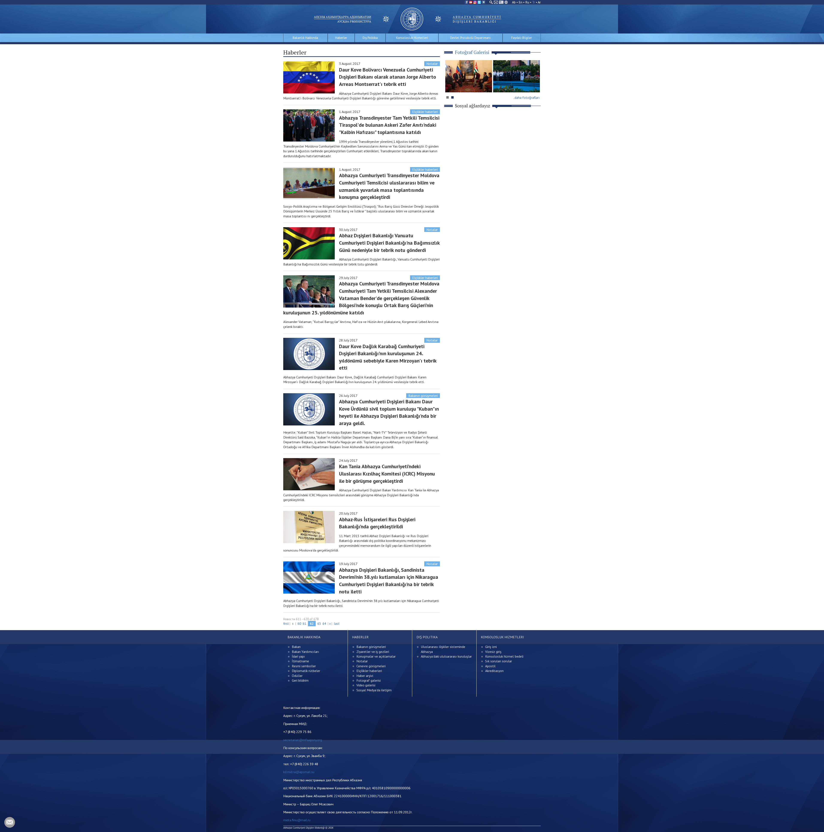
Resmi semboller (304, 666)
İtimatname (300, 661)
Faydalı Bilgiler (521, 38)
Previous (450, 84)
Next (535, 84)
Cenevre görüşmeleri (371, 666)
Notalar (432, 63)
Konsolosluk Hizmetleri (412, 38)
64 (324, 624)
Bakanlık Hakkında (305, 38)
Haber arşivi (364, 676)
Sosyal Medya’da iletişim (374, 690)
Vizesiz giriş (493, 651)
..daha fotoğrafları (526, 97)
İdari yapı (298, 656)
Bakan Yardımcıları (305, 651)
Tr (533, 2)
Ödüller (297, 676)
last (336, 624)
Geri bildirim (300, 680)
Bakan (296, 647)
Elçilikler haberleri (425, 112)
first (286, 624)
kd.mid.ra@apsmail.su (298, 772)
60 (299, 624)
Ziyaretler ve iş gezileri (372, 651)
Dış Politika (370, 38)
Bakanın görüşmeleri (423, 395)
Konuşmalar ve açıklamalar (376, 656)
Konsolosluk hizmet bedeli (504, 656)
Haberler (341, 38)
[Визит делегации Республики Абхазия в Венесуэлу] (468, 76)
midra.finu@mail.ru (297, 820)
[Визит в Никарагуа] (516, 76)
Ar (539, 2)
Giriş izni (491, 647)
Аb (514, 2)
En (520, 2)
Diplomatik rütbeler (306, 671)
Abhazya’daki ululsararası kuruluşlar (446, 656)
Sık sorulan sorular (498, 661)
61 (304, 624)
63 (319, 624)
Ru (527, 2)
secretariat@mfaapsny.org (302, 740)
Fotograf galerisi (368, 680)
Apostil (490, 666)
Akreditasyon (494, 671)
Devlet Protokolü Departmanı (470, 38)
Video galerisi (365, 685)
